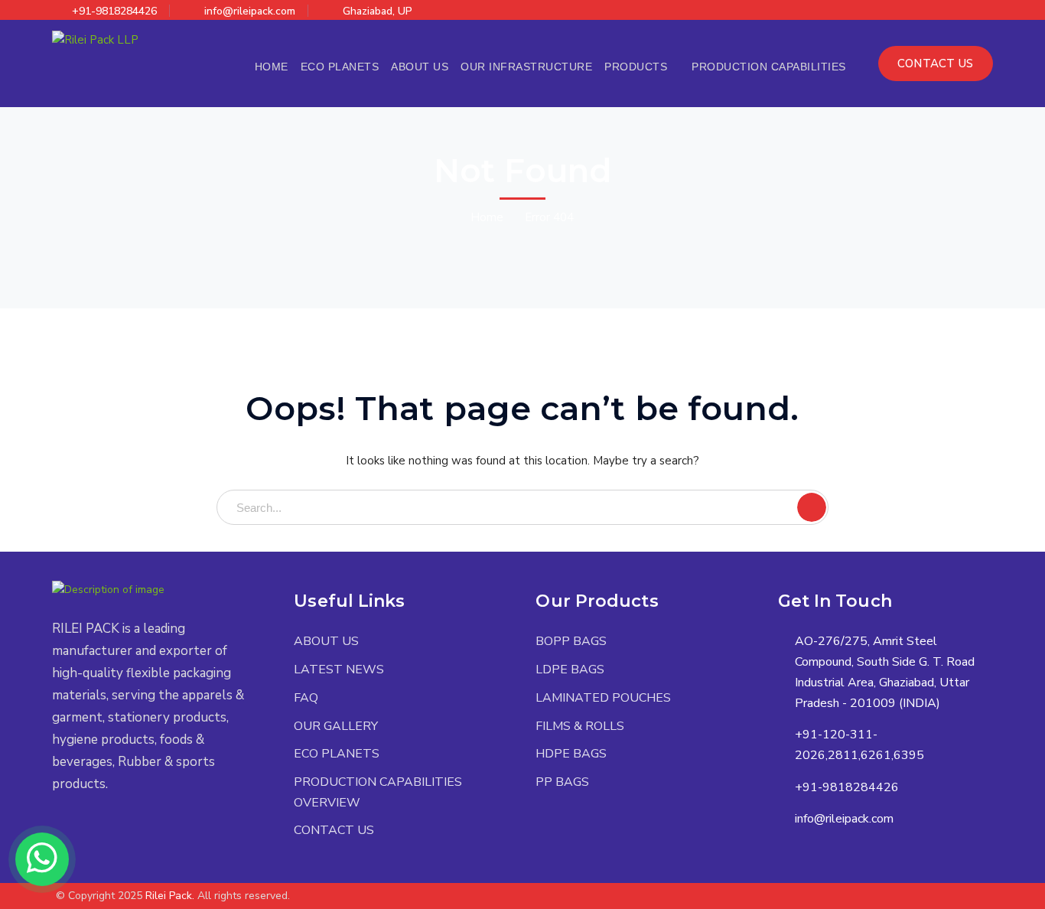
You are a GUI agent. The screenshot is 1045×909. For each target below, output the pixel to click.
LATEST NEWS (339, 669)
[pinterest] (102, 829)
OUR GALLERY (336, 726)
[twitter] (56, 829)
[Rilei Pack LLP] (95, 39)
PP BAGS (562, 782)
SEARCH (811, 507)
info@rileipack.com (249, 11)
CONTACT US (935, 63)
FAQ (306, 697)
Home (486, 217)
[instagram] (148, 829)
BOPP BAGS (571, 641)
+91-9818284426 (114, 11)
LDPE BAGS (570, 669)
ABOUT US (326, 641)
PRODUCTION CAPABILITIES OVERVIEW (378, 792)
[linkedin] (125, 829)
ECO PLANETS (336, 753)
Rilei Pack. (169, 895)
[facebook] (79, 829)
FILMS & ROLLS (580, 726)
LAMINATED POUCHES (603, 697)
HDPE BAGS (571, 753)
